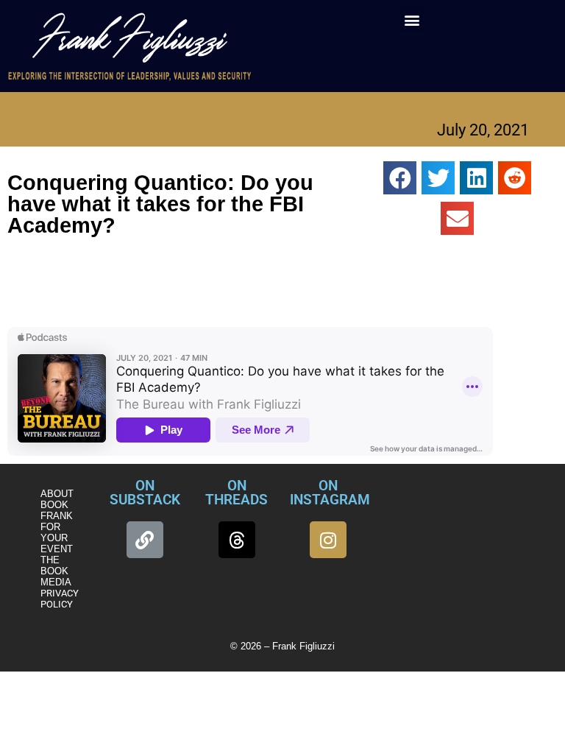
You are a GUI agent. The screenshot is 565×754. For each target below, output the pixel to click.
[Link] (145, 539)
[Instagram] (328, 539)
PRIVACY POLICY (59, 599)
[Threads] (236, 539)
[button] (412, 19)
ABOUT (57, 493)
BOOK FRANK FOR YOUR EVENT (56, 526)
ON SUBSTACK (145, 492)
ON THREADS (236, 492)
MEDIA (55, 582)
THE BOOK (54, 565)
